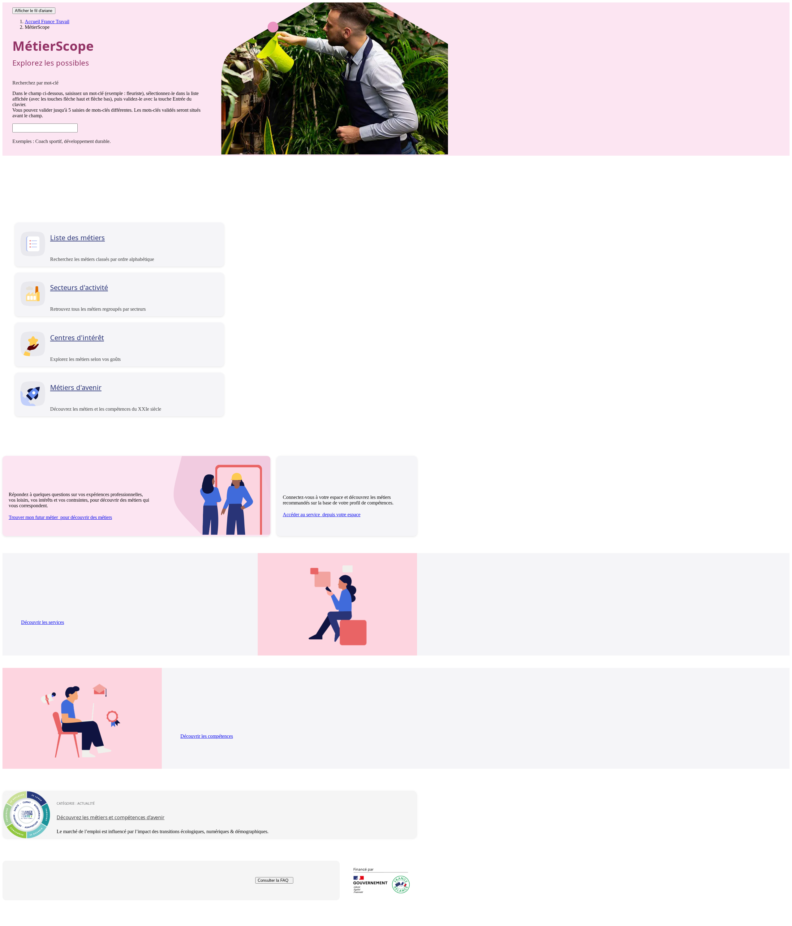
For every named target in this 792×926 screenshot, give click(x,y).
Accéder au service (321, 514)
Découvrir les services (42, 622)
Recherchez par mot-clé (35, 82)
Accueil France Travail (47, 21)
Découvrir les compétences (206, 736)
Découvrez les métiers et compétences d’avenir (111, 817)
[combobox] (45, 127)
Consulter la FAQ (273, 880)
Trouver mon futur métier (60, 517)
